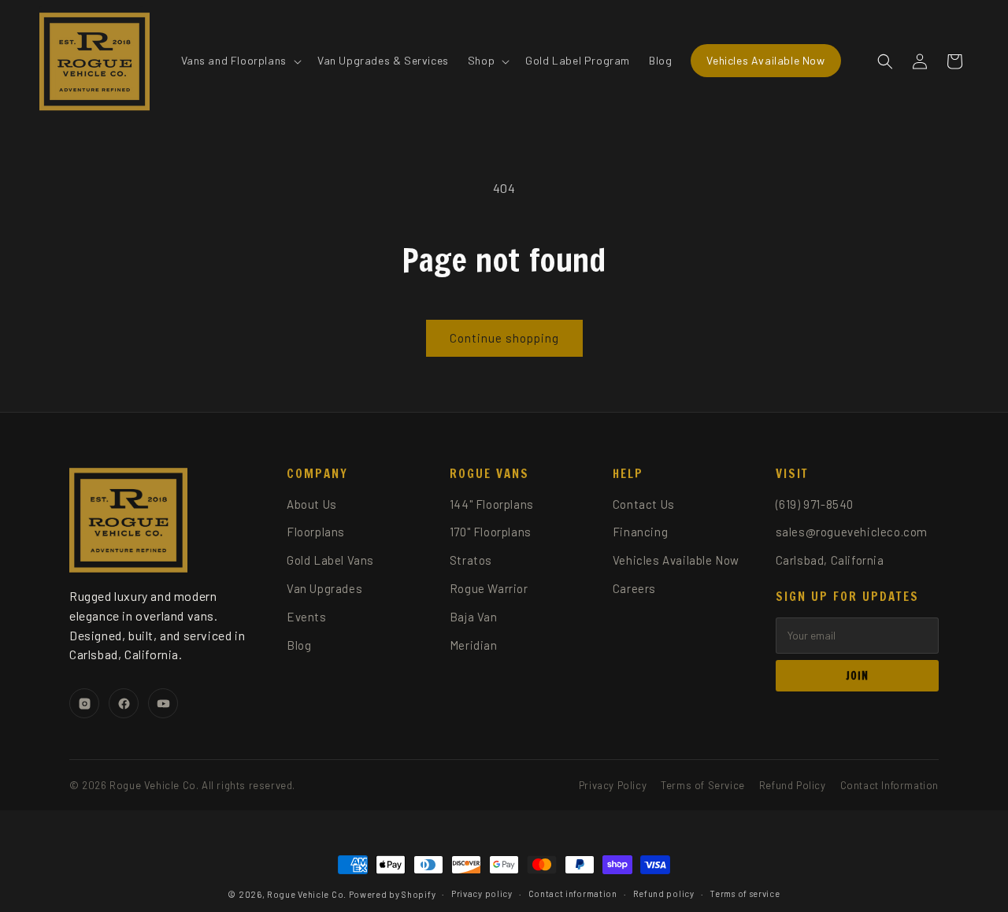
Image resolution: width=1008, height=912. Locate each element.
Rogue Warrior (489, 588)
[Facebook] (124, 703)
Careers (634, 588)
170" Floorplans (491, 532)
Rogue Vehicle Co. (306, 894)
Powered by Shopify (392, 894)
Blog (299, 645)
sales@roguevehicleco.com (852, 532)
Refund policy (664, 893)
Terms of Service (703, 785)
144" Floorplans (492, 504)
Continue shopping (504, 338)
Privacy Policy (613, 785)
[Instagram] (84, 703)
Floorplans (316, 532)
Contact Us (644, 504)
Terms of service (745, 893)
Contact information (572, 893)
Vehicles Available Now (676, 560)
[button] (240, 60)
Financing (640, 532)
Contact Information (889, 785)
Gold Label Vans (330, 560)
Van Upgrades (324, 588)
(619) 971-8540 (815, 504)
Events (307, 617)
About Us (312, 504)
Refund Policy (792, 785)
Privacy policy (482, 893)
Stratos (471, 560)
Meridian (474, 645)
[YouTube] (163, 703)
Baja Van (474, 617)
